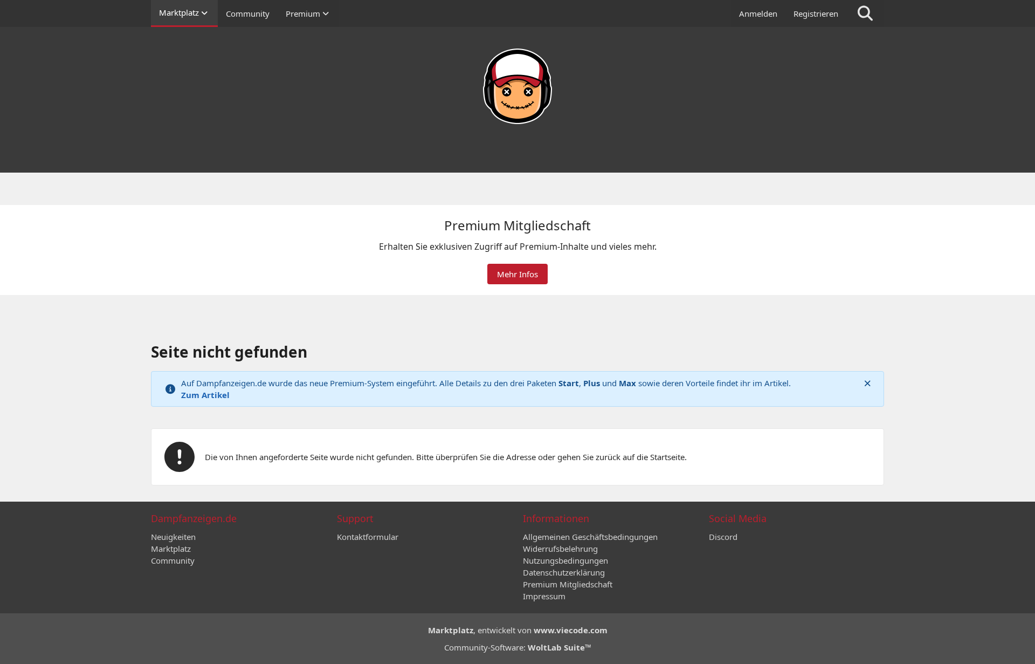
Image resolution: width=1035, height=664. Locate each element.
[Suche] (865, 13)
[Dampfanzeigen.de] (517, 86)
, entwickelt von (518, 630)
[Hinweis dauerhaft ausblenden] (867, 383)
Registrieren (816, 13)
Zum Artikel (205, 394)
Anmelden (758, 13)
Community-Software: (517, 647)
